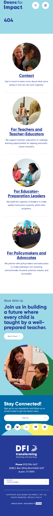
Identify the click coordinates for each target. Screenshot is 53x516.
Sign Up (25, 418)
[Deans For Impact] (13, 5)
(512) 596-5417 (30, 464)
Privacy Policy (35, 497)
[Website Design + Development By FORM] (26, 504)
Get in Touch (13, 336)
